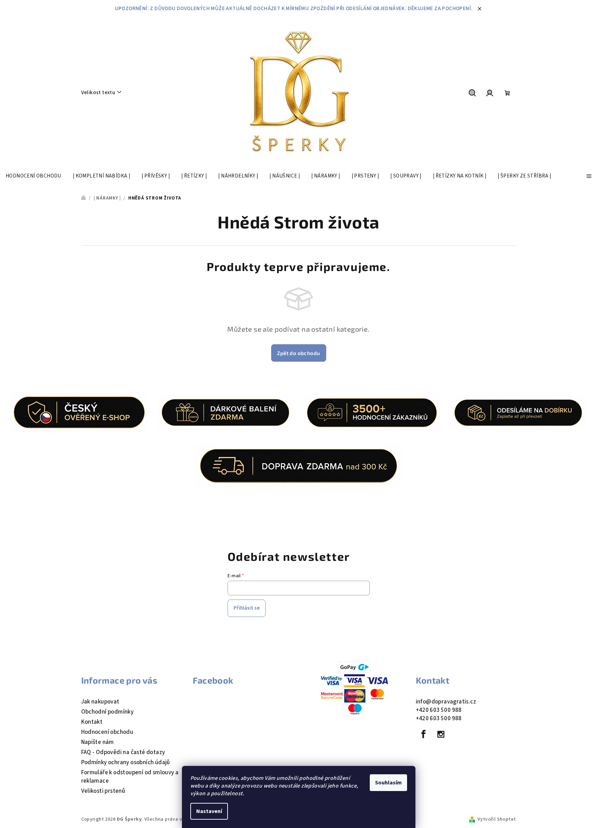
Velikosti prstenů (103, 791)
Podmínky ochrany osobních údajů (125, 762)
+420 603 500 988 (439, 710)
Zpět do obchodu (298, 353)
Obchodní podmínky (107, 712)
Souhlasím (388, 782)
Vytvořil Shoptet (496, 819)
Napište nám (97, 742)
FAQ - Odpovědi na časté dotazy (123, 752)
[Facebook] (424, 734)
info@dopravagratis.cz (446, 702)
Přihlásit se (247, 608)
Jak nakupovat (100, 702)
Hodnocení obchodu (107, 732)
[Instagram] (441, 734)
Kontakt (92, 722)
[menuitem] (33, 176)
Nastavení (209, 811)
